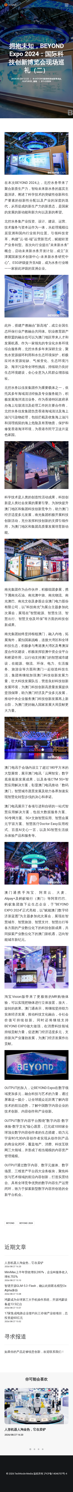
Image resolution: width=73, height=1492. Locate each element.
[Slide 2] (34, 1449)
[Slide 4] (43, 1449)
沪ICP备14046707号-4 (55, 1473)
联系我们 (55, 1352)
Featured (27, 81)
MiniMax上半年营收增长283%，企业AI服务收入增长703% (36, 1274)
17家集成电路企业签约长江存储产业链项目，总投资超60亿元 (36, 1316)
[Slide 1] (30, 1449)
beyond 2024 (26, 1223)
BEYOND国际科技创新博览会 (48, 79)
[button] (66, 5)
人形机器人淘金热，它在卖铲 (23, 1263)
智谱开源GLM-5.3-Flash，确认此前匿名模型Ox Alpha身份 (35, 1288)
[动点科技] (10, 4)
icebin (47, 81)
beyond (10, 1223)
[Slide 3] (38, 1449)
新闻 (35, 81)
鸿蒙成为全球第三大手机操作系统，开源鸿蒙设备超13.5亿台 (35, 1302)
